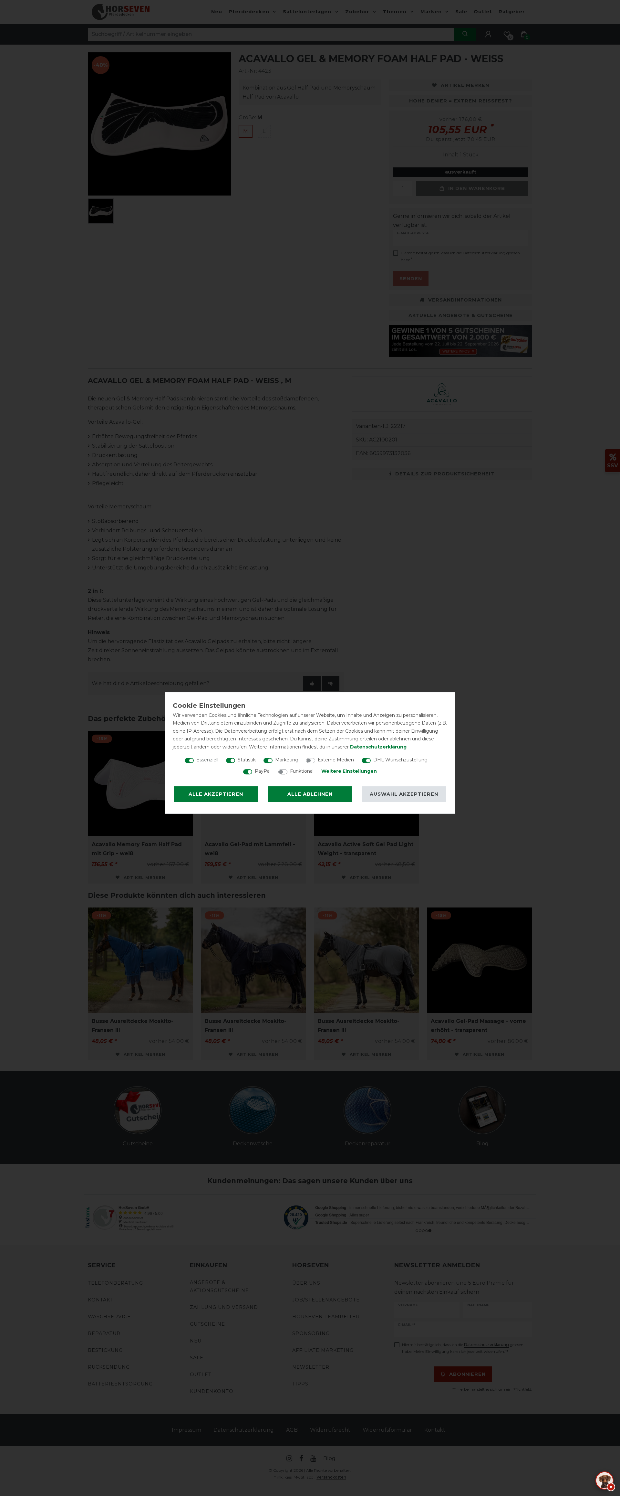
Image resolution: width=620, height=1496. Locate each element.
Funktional (302, 771)
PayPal (263, 771)
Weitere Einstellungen (349, 771)
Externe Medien (336, 760)
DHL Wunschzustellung (400, 760)
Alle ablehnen (310, 794)
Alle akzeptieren (216, 794)
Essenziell (207, 760)
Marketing (286, 760)
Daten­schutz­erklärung (378, 747)
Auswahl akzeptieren (404, 794)
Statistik (247, 760)
